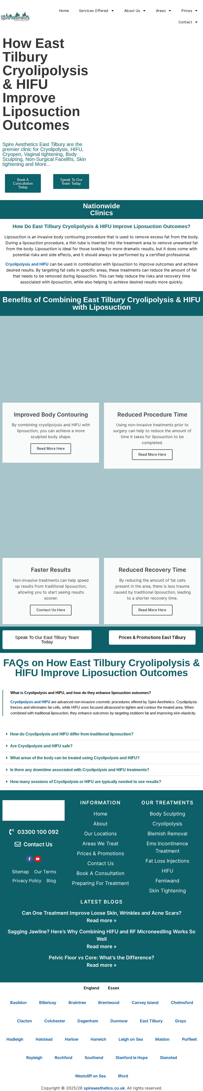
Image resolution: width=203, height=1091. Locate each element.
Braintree (77, 1002)
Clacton (24, 1020)
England (91, 987)
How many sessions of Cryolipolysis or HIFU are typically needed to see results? (85, 782)
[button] (101, 734)
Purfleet (189, 1039)
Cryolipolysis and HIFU (27, 264)
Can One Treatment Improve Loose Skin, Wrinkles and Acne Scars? (101, 913)
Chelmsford (182, 1002)
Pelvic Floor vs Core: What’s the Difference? (101, 958)
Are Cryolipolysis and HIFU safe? (41, 746)
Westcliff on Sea (90, 1075)
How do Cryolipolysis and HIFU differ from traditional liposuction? (71, 734)
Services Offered (93, 10)
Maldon (162, 1039)
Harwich (98, 1039)
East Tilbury (151, 1020)
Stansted (168, 1057)
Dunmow (118, 1020)
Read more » (102, 920)
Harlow (71, 1039)
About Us (132, 10)
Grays (180, 1020)
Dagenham (87, 1020)
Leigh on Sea (131, 1039)
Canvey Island (145, 1002)
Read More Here (51, 448)
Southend (94, 1057)
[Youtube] (37, 858)
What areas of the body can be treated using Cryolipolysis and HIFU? (75, 758)
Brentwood (108, 1002)
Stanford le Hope (132, 1057)
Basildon (18, 1002)
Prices (186, 10)
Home (64, 10)
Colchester (54, 1020)
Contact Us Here (50, 610)
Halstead (44, 1039)
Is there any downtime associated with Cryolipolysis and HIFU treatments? (79, 770)
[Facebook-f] (29, 858)
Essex (113, 987)
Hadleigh (14, 1039)
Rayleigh (34, 1057)
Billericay (47, 1002)
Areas (161, 10)
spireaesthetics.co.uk (104, 1088)
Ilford (123, 1075)
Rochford (63, 1057)
